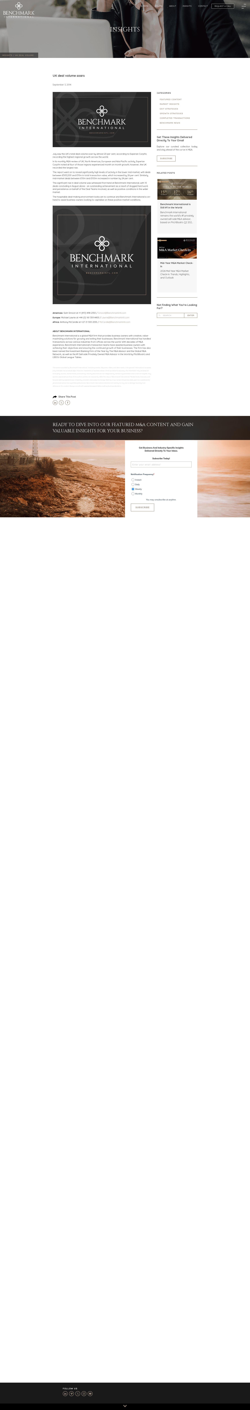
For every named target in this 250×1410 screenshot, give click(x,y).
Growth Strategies (171, 113)
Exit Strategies (169, 109)
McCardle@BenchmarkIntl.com (115, 322)
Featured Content (171, 99)
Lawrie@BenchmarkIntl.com (115, 317)
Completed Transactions (175, 118)
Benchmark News (170, 123)
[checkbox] (161, 485)
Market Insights (169, 104)
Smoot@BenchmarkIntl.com (112, 313)
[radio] (162, 479)
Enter (190, 315)
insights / (8, 55)
